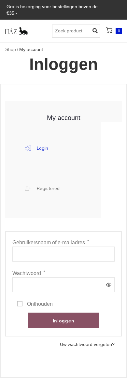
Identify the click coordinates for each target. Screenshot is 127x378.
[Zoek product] (76, 31)
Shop (10, 49)
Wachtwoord (28, 273)
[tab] (36, 148)
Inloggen (64, 320)
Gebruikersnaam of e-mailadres (50, 242)
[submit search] (96, 31)
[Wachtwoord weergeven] (108, 285)
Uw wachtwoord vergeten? (87, 344)
